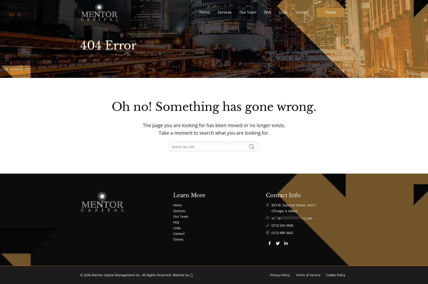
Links (177, 228)
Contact (179, 233)
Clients (178, 239)
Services (179, 211)
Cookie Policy (335, 275)
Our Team (180, 216)
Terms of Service (308, 275)
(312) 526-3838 (282, 225)
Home (177, 205)
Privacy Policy (280, 275)
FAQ (176, 222)
